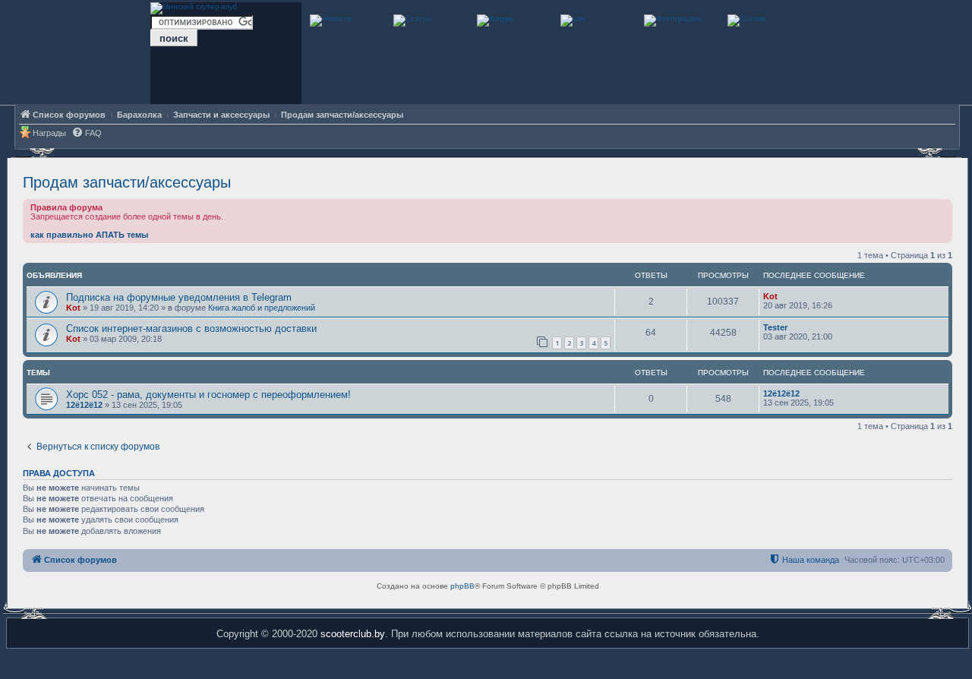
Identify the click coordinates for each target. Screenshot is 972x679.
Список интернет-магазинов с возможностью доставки (191, 328)
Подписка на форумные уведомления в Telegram (179, 297)
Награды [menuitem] (49, 132)
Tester (775, 327)
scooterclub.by (352, 634)
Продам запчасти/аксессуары (127, 182)
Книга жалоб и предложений (261, 307)
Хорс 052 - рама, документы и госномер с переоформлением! (208, 394)
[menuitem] (86, 133)
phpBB (462, 586)
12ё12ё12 (84, 404)
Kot (73, 307)
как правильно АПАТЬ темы (89, 234)
